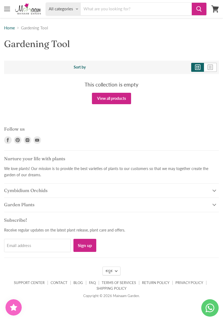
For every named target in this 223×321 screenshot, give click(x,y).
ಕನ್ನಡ (109, 271)
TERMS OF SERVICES (119, 282)
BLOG (78, 282)
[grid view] (197, 67)
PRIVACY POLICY (189, 282)
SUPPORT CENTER (29, 282)
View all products (111, 98)
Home (9, 28)
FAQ (92, 282)
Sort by (80, 67)
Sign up (85, 245)
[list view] (210, 67)
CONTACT (59, 282)
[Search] (199, 9)
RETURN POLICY (155, 282)
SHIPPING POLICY (111, 288)
